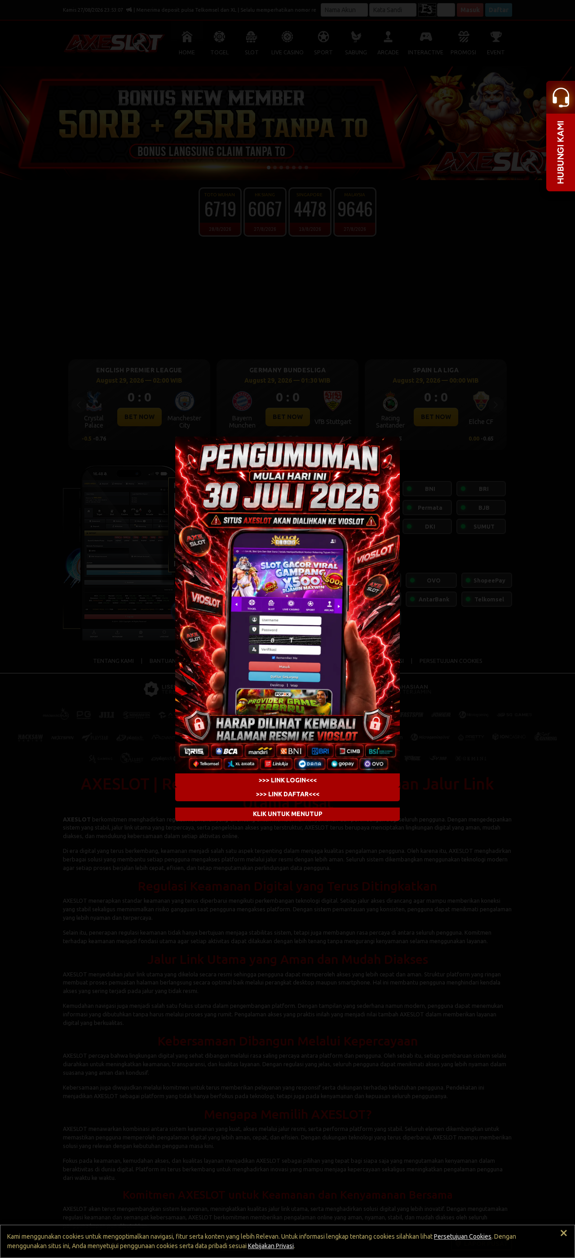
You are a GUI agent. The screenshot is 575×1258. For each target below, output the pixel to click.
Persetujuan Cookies (462, 1236)
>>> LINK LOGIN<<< (288, 780)
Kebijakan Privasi (271, 1245)
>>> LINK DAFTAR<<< (287, 794)
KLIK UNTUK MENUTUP (288, 814)
